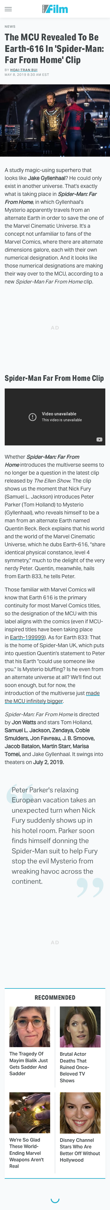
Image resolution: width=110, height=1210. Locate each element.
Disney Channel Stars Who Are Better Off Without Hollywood (80, 1150)
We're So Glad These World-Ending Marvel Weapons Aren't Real (26, 1153)
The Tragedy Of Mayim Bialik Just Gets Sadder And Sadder (28, 1064)
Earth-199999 (27, 637)
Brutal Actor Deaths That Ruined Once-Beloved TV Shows (74, 1067)
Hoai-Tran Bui (24, 70)
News (10, 27)
